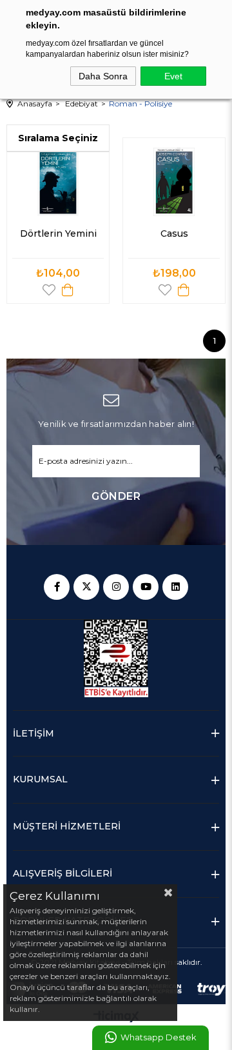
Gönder (116, 496)
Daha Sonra (103, 76)
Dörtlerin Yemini (58, 233)
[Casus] (174, 182)
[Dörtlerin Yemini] (58, 182)
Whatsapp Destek (158, 1037)
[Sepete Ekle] (67, 290)
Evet (173, 76)
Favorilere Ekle (49, 290)
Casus (174, 233)
